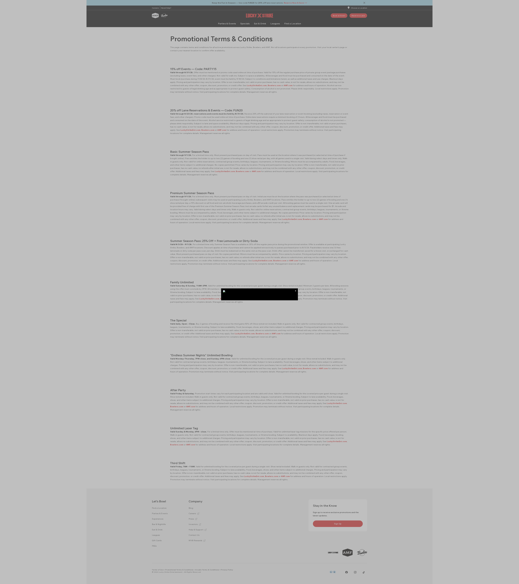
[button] (295, 290)
